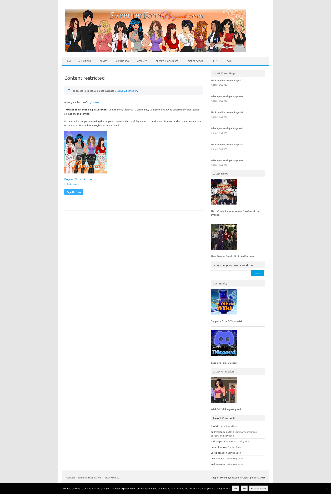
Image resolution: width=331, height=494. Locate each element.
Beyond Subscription (126, 90)
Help (214, 61)
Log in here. (93, 102)
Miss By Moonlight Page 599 (227, 160)
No (244, 488)
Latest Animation (223, 371)
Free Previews (195, 61)
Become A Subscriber (167, 61)
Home (69, 61)
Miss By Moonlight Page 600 (227, 128)
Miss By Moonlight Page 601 (227, 96)
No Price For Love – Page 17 (227, 80)
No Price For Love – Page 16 (227, 112)
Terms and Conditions (89, 477)
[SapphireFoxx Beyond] (155, 51)
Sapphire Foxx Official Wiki (226, 321)
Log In (229, 61)
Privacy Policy (111, 477)
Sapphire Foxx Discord (224, 362)
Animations (84, 61)
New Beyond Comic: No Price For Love (232, 256)
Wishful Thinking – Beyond (226, 409)
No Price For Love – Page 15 (227, 144)
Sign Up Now (74, 191)
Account (142, 61)
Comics (103, 61)
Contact (71, 477)
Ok (235, 488)
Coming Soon (123, 61)
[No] (326, 488)
